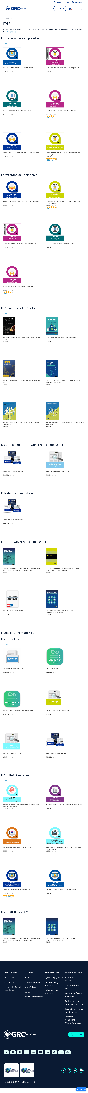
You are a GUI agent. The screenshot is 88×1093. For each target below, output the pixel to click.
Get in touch (73, 1034)
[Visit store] (70, 9)
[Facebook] (69, 1070)
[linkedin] (75, 1070)
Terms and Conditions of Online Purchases (73, 1019)
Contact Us (9, 982)
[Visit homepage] (16, 8)
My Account (79, 2)
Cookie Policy (59, 1090)
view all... (5, 44)
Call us (61, 8)
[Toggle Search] (80, 9)
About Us (29, 977)
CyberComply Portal (54, 977)
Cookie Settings (75, 1090)
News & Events (31, 987)
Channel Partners (32, 982)
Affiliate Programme (34, 996)
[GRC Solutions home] (20, 1034)
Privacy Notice (44, 1090)
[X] (63, 1070)
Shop (7, 19)
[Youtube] (81, 1070)
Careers (28, 991)
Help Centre (9, 977)
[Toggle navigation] (75, 8)
